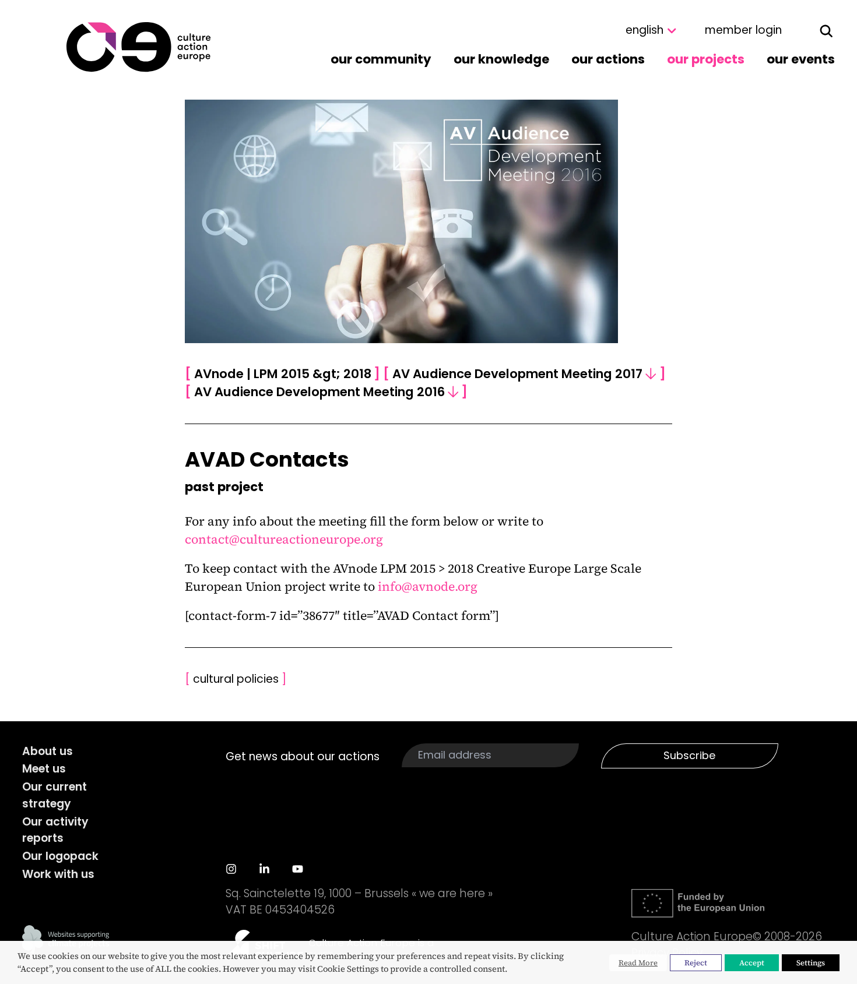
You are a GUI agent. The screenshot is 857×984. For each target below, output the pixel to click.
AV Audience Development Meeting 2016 (326, 391)
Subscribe (689, 755)
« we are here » (452, 893)
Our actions (608, 59)
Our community (381, 59)
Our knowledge (501, 59)
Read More (638, 963)
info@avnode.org (427, 586)
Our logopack (60, 856)
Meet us (44, 769)
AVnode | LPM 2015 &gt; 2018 (283, 373)
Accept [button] (751, 963)
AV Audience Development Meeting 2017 (524, 373)
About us (47, 751)
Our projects (705, 59)
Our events (801, 59)
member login (743, 30)
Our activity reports (55, 830)
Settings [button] (810, 963)
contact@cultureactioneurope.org (284, 539)
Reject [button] (695, 963)
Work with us (58, 874)
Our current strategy (54, 795)
